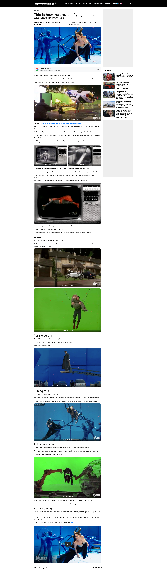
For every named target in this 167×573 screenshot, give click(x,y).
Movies (36, 10)
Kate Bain (76, 24)
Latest (67, 3)
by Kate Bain (37, 24)
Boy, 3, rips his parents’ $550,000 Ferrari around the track (62, 123)
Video (90, 3)
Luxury (77, 3)
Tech (53, 568)
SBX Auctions (98, 3)
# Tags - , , (44, 568)
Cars (71, 3)
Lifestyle (84, 3)
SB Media (108, 3)
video (72, 522)
